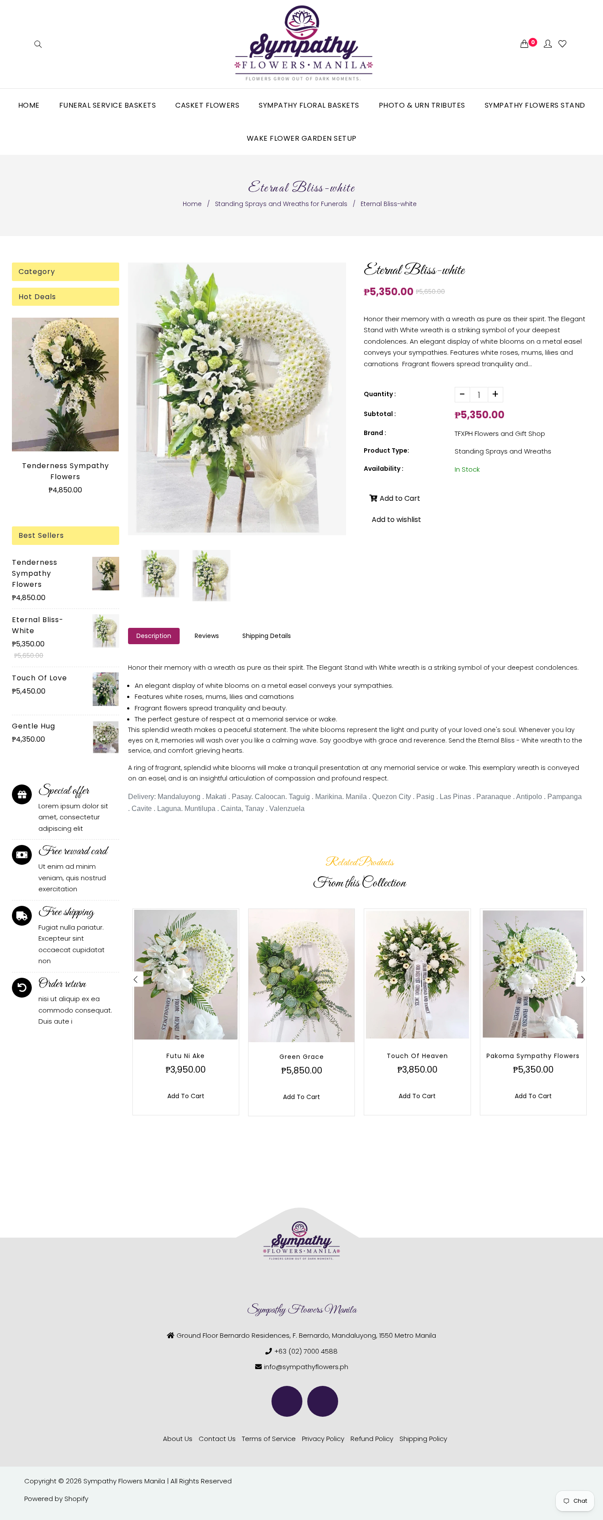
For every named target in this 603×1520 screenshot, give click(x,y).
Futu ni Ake (185, 1055)
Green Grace (301, 1056)
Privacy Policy (323, 1438)
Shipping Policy (423, 1438)
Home (192, 203)
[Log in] (548, 44)
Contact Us (217, 1438)
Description (153, 635)
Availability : (383, 468)
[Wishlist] (562, 44)
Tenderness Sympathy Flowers (65, 471)
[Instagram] (322, 1401)
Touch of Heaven (417, 1055)
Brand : (375, 432)
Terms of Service (269, 1438)
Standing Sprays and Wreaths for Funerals (281, 203)
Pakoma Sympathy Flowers (533, 1055)
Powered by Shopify (56, 1498)
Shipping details (266, 635)
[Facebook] (286, 1401)
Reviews (207, 635)
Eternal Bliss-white (38, 625)
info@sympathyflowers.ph (306, 1366)
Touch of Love (39, 678)
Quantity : (380, 394)
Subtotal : (380, 413)
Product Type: (386, 450)
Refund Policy (371, 1438)
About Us (177, 1438)
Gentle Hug (33, 726)
